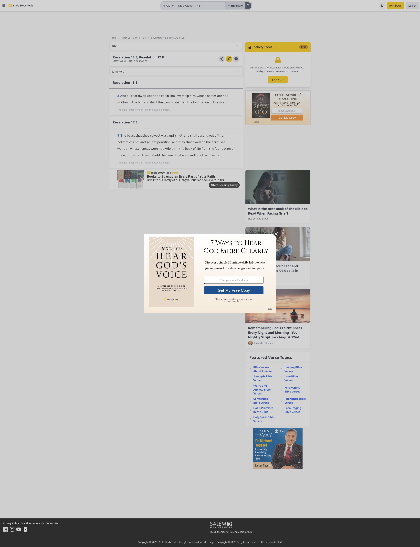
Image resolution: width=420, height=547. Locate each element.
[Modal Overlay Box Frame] (210, 273)
